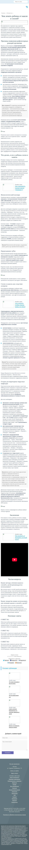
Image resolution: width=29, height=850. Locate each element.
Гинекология (14, 802)
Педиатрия (14, 798)
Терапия (14, 797)
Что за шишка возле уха (14, 696)
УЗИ (15, 795)
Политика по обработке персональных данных (14, 814)
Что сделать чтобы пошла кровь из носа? (20, 305)
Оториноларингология (14, 789)
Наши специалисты (14, 777)
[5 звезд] (13, 656)
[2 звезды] (9, 656)
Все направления (14, 786)
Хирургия (14, 800)
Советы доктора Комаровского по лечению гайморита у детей (14, 711)
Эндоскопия (14, 793)
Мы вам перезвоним (14, 764)
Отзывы (14, 784)
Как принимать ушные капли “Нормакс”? (20, 188)
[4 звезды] (12, 656)
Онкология (14, 791)
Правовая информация (14, 779)
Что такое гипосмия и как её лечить (14, 682)
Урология (14, 788)
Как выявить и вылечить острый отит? (21, 537)
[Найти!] (26, 2)
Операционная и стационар (14, 781)
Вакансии (14, 782)
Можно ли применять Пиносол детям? (14, 726)
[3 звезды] (10, 656)
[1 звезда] (8, 656)
